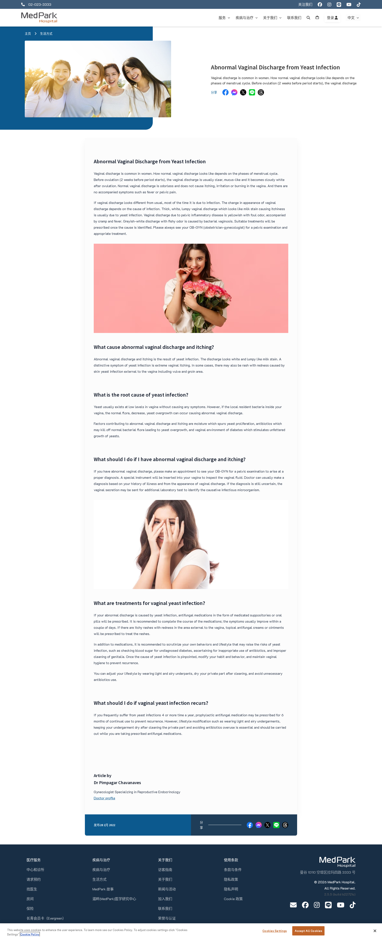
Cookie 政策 (233, 898)
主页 (28, 34)
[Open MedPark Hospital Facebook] (305, 905)
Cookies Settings (274, 931)
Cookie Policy (29, 934)
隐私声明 (231, 889)
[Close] (375, 931)
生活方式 (46, 34)
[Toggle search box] (308, 17)
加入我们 (165, 898)
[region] (191, 931)
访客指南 (165, 869)
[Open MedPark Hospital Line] (328, 905)
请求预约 (34, 879)
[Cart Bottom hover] (317, 18)
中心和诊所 (35, 869)
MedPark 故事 (103, 889)
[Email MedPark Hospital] (293, 905)
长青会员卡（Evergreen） (46, 918)
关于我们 (165, 879)
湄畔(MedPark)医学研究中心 (114, 898)
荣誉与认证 (167, 918)
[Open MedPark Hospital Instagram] (317, 905)
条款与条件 (233, 869)
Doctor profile (104, 798)
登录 (331, 17)
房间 (30, 898)
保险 (30, 908)
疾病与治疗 (101, 869)
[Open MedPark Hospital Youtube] (340, 905)
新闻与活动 (167, 889)
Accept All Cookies (308, 931)
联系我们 (165, 908)
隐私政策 (231, 879)
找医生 (32, 889)
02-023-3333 (39, 4)
